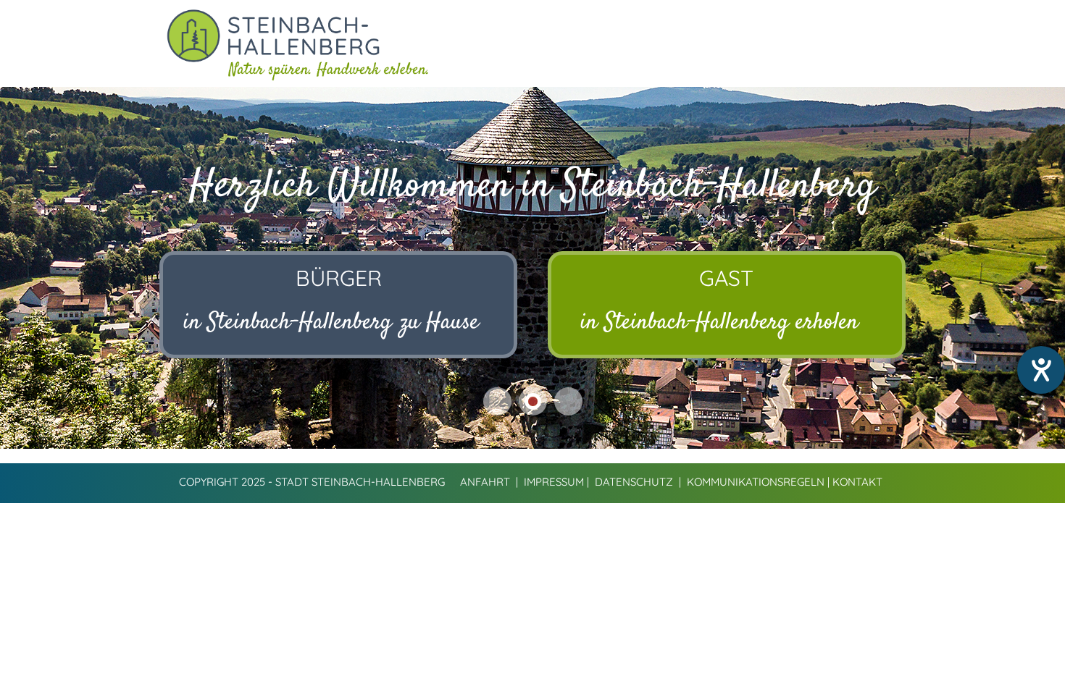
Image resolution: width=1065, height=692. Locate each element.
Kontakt (857, 482)
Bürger (339, 278)
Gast (726, 278)
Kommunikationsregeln (755, 482)
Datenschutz (634, 482)
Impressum (554, 482)
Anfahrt (485, 482)
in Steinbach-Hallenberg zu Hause (331, 322)
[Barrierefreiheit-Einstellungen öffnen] (1041, 370)
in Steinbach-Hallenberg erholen (719, 322)
